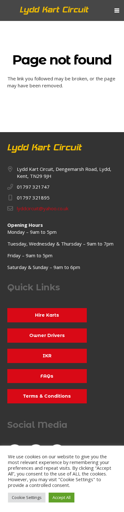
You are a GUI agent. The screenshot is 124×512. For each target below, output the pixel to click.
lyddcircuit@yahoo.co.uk (42, 208)
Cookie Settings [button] (27, 497)
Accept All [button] (61, 497)
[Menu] (117, 10)
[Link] (54, 11)
